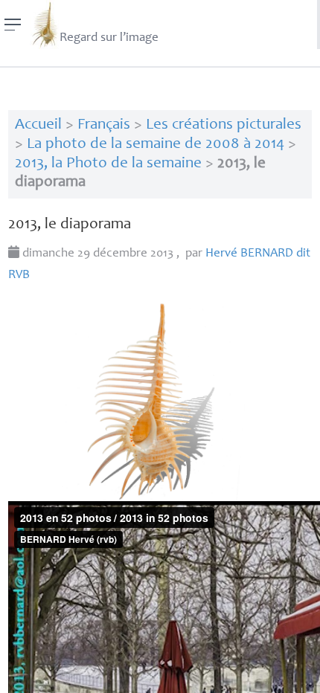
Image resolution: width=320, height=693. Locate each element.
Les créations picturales (223, 125)
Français (103, 125)
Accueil (38, 125)
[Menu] (13, 24)
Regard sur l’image (109, 38)
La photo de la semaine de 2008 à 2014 (155, 144)
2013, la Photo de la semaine (108, 164)
